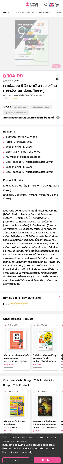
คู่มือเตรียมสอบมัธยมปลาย (16, 112)
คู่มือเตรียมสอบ (20, 107)
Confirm (47, 460)
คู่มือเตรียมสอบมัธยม (41, 107)
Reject (16, 460)
